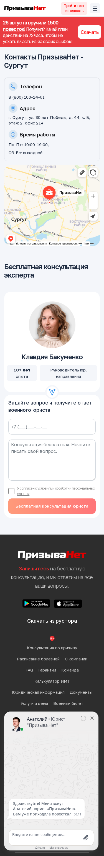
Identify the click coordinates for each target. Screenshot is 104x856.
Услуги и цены (34, 703)
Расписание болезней (38, 659)
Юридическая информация (38, 692)
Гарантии (47, 670)
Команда (70, 670)
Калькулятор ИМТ (52, 681)
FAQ (29, 670)
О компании (76, 659)
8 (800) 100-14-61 (27, 96)
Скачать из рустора (52, 620)
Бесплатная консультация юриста (52, 505)
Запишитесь (34, 568)
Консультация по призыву (52, 647)
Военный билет (68, 703)
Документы (81, 692)
